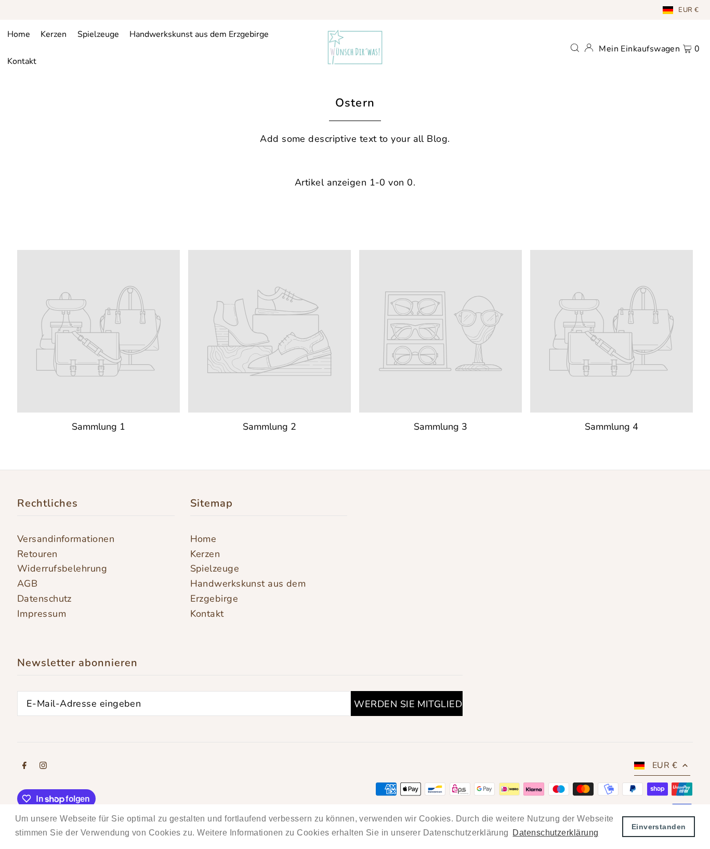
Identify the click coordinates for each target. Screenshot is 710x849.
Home (203, 539)
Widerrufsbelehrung (62, 568)
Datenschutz (44, 598)
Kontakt (207, 613)
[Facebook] (24, 766)
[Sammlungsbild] (98, 331)
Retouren (37, 554)
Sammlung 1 (98, 426)
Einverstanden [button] (659, 827)
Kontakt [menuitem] (21, 61)
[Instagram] (43, 766)
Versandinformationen (65, 539)
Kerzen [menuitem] (54, 34)
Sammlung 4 (611, 426)
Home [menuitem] (18, 34)
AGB (27, 583)
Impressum (41, 613)
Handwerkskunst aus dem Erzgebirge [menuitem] (199, 34)
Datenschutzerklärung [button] (555, 832)
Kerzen (205, 554)
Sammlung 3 (440, 426)
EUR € (688, 10)
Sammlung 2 (269, 426)
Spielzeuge (215, 568)
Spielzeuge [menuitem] (98, 34)
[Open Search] (575, 47)
